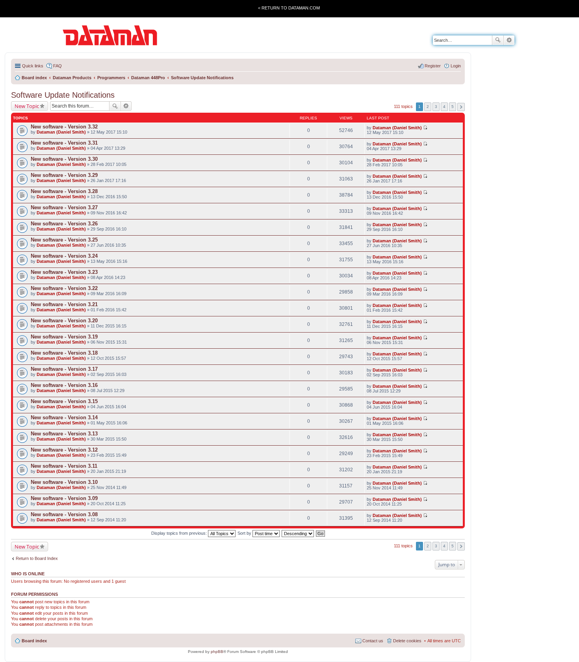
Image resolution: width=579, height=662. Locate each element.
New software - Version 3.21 (64, 304)
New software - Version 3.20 (64, 321)
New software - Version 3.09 (64, 498)
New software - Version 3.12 (64, 450)
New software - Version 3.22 (64, 288)
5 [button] (452, 106)
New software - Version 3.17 (64, 369)
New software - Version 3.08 (64, 514)
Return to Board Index (37, 558)
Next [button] (461, 107)
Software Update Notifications (63, 95)
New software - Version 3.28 (64, 191)
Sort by (245, 533)
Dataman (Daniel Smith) (61, 132)
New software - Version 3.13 (64, 434)
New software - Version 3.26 (64, 224)
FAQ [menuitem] (57, 65)
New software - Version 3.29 (64, 175)
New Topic (27, 106)
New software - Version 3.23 (64, 272)
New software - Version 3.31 (64, 143)
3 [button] (436, 106)
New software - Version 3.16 (64, 385)
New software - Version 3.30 (64, 159)
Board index (34, 640)
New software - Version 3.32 (64, 127)
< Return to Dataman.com (289, 8)
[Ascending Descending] (298, 533)
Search (498, 40)
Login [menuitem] (456, 65)
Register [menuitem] (433, 65)
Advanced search (509, 40)
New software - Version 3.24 (64, 256)
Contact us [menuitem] (372, 640)
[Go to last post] (425, 127)
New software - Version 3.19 (64, 337)
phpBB (217, 651)
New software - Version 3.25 (64, 240)
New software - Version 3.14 (64, 417)
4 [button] (444, 106)
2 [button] (428, 106)
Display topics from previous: (179, 533)
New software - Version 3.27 (64, 207)
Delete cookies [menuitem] (407, 640)
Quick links (32, 65)
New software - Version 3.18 (64, 353)
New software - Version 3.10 (64, 482)
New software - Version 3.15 (64, 401)
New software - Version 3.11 (64, 466)
